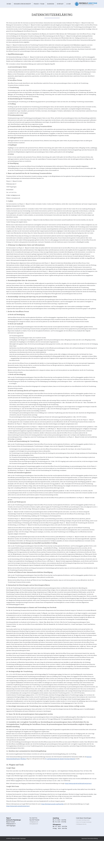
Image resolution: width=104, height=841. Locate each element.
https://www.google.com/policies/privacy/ (18, 806)
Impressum (84, 838)
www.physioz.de (34, 823)
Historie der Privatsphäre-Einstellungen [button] (84, 822)
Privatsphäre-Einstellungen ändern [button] (83, 820)
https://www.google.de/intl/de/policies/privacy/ (78, 783)
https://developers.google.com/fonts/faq (52, 804)
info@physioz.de (34, 822)
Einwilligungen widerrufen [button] (81, 824)
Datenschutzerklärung (92, 838)
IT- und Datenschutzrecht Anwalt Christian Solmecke (60, 759)
